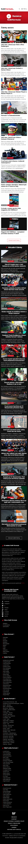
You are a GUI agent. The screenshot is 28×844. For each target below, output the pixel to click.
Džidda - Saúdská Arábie (9, 709)
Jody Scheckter (6, 777)
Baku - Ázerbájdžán (8, 706)
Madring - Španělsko (8, 739)
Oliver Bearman (7, 679)
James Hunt (6, 771)
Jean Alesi (5, 789)
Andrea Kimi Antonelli (8, 660)
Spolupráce (6, 626)
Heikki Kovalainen (7, 802)
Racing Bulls (6, 643)
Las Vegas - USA (7, 717)
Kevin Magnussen (7, 806)
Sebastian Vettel (7, 768)
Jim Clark (5, 776)
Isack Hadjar (6, 671)
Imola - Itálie (6, 711)
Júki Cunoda (6, 690)
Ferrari (4, 639)
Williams (5, 650)
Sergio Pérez (6, 694)
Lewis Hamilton (7, 663)
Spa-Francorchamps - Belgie (10, 734)
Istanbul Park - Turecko (8, 742)
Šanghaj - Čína (6, 731)
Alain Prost (5, 765)
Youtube (6, 614)
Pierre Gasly (6, 674)
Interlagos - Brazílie (8, 712)
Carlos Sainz (6, 683)
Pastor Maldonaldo (7, 799)
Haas (4, 646)
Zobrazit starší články (14, 240)
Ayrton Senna (6, 766)
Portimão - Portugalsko (8, 741)
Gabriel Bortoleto (7, 680)
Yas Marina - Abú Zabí (8, 736)
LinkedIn (6, 611)
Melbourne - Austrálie (8, 722)
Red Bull (5, 642)
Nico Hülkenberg (7, 682)
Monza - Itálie (6, 728)
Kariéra (14, 827)
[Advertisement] (14, 3)
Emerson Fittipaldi (7, 760)
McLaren (5, 640)
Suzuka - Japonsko (7, 714)
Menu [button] (25, 9)
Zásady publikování (14, 823)
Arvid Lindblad (6, 675)
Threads (6, 607)
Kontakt (14, 819)
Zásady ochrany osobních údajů (14, 821)
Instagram (7, 603)
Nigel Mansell (6, 781)
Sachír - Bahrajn (7, 705)
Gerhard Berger (7, 791)
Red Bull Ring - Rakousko (9, 730)
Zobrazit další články (14, 538)
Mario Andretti (6, 763)
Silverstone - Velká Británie (9, 733)
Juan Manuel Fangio (8, 762)
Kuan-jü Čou (6, 805)
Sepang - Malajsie (7, 744)
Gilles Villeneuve (7, 794)
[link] (19, 9)
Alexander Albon (7, 685)
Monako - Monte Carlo (8, 725)
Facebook (6, 601)
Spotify (6, 616)
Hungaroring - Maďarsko (9, 716)
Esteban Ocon (6, 686)
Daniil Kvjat (6, 800)
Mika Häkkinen (7, 779)
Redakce (5, 623)
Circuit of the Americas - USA (10, 701)
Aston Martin (6, 651)
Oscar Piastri (6, 669)
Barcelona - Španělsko (8, 708)
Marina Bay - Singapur (8, 720)
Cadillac (5, 653)
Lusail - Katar (6, 719)
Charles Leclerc (6, 666)
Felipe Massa (6, 797)
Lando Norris (6, 665)
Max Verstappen (7, 668)
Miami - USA (6, 723)
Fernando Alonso (7, 688)
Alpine (4, 645)
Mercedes (5, 637)
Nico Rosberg (6, 759)
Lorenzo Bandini (7, 803)
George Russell (6, 661)
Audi (4, 648)
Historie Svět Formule (14, 829)
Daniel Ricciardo (7, 788)
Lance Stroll (6, 691)
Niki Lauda (5, 757)
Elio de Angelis (6, 792)
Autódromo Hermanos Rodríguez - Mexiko (13, 703)
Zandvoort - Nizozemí (8, 737)
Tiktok (5, 609)
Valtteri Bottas (6, 693)
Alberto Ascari (6, 773)
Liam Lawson (6, 672)
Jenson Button (6, 774)
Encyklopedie (6, 625)
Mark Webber (6, 796)
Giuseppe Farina (7, 770)
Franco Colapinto (7, 677)
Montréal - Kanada (7, 726)
